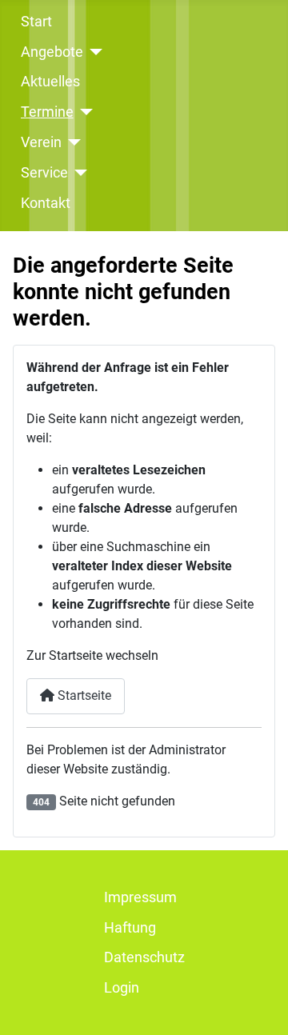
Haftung (130, 928)
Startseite (82, 695)
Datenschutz (144, 957)
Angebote (52, 52)
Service (44, 173)
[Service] (78, 173)
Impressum (140, 897)
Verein (41, 142)
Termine (47, 112)
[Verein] (72, 142)
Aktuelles (50, 82)
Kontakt (45, 203)
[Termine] (84, 112)
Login (121, 988)
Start (36, 22)
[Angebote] (93, 52)
